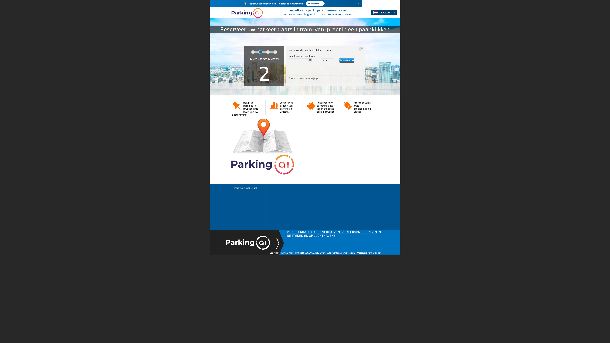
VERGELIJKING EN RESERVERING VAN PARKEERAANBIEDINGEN (332, 232)
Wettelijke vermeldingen (369, 252)
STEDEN (297, 235)
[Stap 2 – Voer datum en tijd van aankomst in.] (361, 49)
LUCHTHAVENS (325, 235)
